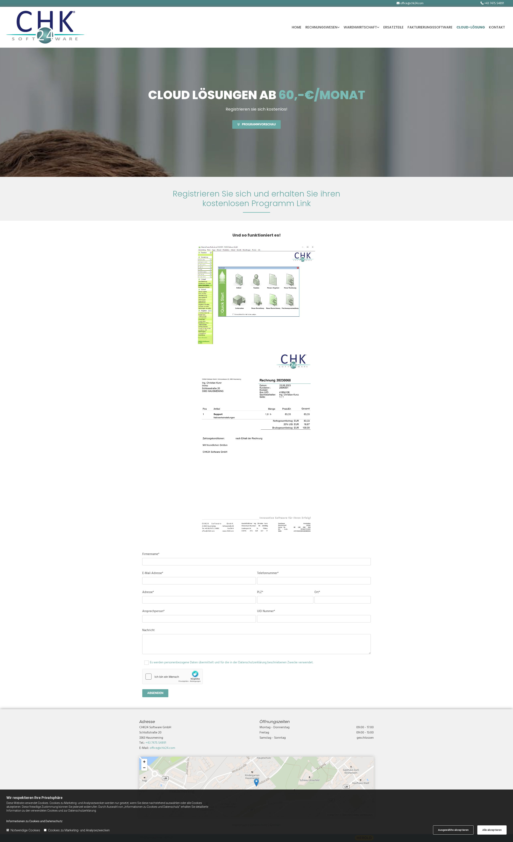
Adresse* (148, 592)
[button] (256, 124)
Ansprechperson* (153, 611)
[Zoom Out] (144, 768)
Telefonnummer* (268, 573)
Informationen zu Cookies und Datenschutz (34, 821)
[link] (322, 27)
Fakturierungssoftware (430, 27)
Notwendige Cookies (25, 830)
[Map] (256, 787)
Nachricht (148, 630)
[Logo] (45, 27)
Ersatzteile (393, 27)
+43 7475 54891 (494, 3)
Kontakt (497, 27)
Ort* (317, 592)
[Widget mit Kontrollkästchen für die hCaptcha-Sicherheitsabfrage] (172, 676)
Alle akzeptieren (492, 829)
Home (296, 27)
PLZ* (260, 592)
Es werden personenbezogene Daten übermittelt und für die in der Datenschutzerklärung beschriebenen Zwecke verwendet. (231, 662)
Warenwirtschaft (360, 27)
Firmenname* (150, 554)
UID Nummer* (266, 611)
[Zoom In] (144, 762)
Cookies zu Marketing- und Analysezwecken (79, 830)
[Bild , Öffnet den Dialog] (256, 295)
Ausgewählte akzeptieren (453, 829)
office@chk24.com (411, 3)
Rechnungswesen (321, 27)
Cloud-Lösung (470, 27)
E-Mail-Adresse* (152, 573)
